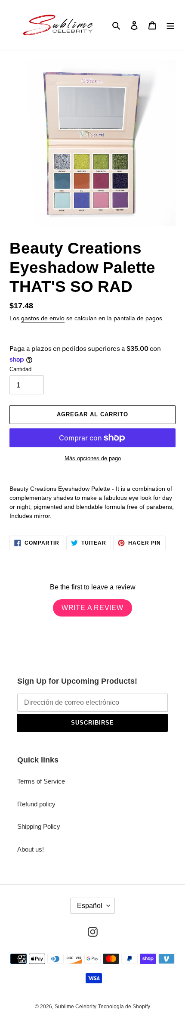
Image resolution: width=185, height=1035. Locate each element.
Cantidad (20, 369)
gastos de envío (43, 318)
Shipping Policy (38, 826)
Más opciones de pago (93, 458)
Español (89, 905)
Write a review (92, 607)
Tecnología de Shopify (124, 1007)
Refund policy (36, 804)
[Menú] (170, 25)
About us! (30, 849)
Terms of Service (41, 781)
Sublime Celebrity (75, 1007)
